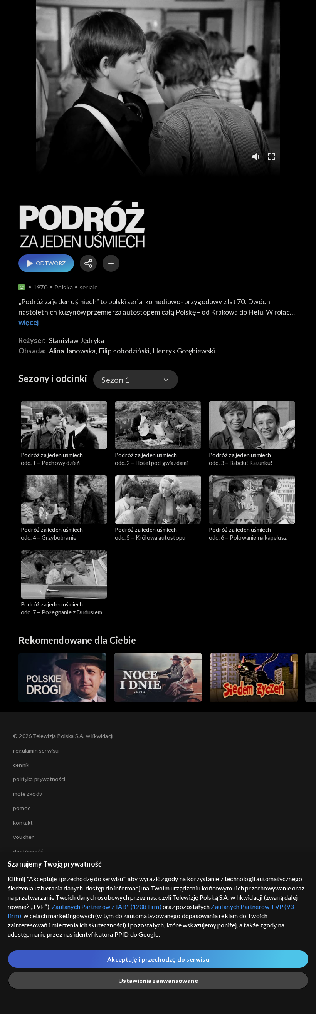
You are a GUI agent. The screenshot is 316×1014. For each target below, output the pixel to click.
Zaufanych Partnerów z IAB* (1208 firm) (106, 906)
